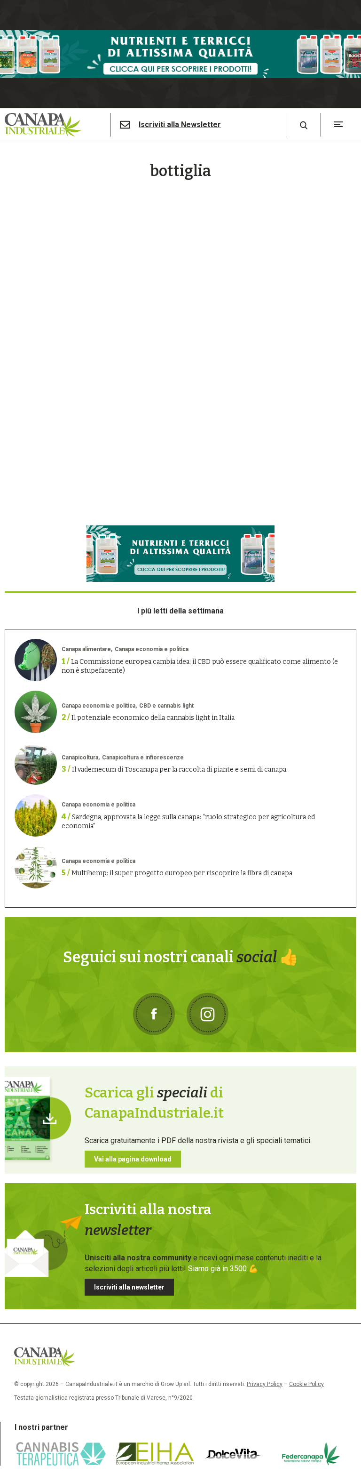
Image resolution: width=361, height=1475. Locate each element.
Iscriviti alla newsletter (129, 1287)
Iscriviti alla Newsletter (180, 125)
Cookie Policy (306, 1384)
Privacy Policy (265, 1384)
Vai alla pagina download (133, 1159)
